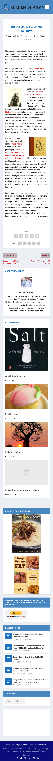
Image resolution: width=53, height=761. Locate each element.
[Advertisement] (15, 722)
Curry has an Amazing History (22, 490)
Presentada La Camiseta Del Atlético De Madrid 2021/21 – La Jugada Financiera (28, 646)
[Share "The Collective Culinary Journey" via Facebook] (16, 236)
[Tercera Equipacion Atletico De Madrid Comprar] (8, 658)
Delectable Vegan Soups (37, 748)
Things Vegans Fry (13, 751)
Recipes (13, 748)
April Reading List (15, 376)
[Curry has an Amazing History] (26, 472)
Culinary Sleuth (14, 452)
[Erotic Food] (26, 396)
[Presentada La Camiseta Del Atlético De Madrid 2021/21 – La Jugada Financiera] (8, 647)
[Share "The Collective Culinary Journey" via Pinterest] (26, 236)
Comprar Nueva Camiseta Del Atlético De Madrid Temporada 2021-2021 (29, 681)
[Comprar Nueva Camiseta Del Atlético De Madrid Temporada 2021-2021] (8, 681)
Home (5, 748)
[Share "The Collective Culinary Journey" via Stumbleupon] (31, 236)
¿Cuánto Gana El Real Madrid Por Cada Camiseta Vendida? (28, 635)
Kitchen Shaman (20, 36)
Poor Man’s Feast (38, 68)
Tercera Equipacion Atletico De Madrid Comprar (28, 658)
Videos (22, 748)
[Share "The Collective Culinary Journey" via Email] (36, 236)
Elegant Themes (22, 744)
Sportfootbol (26, 650)
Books (43, 36)
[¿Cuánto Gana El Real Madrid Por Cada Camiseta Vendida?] (8, 636)
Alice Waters (17, 144)
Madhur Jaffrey (11, 112)
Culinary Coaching (31, 751)
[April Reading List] (26, 349)
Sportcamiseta (27, 639)
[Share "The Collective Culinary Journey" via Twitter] (21, 236)
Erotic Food (12, 414)
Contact (26, 755)
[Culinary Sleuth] (26, 434)
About (43, 751)
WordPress (43, 744)
